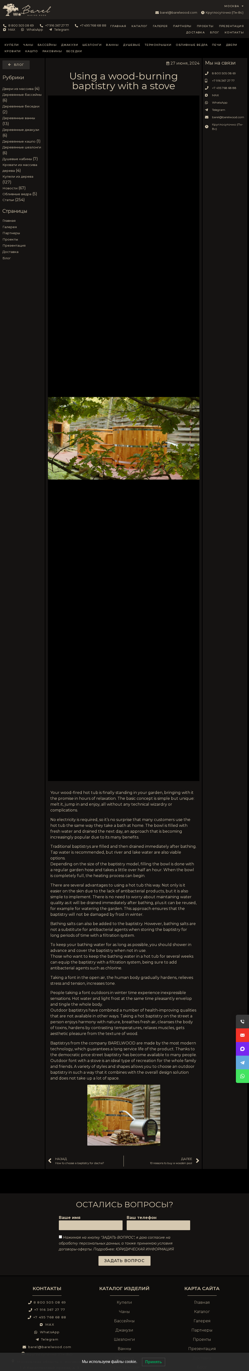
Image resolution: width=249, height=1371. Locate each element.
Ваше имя (69, 1218)
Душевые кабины (17, 159)
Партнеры (182, 26)
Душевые (131, 45)
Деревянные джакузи (20, 130)
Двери (231, 45)
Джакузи (69, 45)
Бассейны (47, 45)
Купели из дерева (17, 176)
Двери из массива (18, 89)
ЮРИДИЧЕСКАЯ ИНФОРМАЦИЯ (145, 1249)
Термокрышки (158, 45)
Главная (118, 26)
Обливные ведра (192, 45)
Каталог (140, 26)
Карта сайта (202, 1288)
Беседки (74, 51)
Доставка (195, 32)
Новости (10, 188)
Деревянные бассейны (22, 95)
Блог (214, 32)
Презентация (231, 26)
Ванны (112, 45)
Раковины (52, 51)
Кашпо (31, 51)
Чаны (28, 45)
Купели (12, 45)
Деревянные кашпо (19, 141)
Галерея (160, 26)
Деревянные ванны (18, 118)
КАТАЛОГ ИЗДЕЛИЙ (124, 1288)
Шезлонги (92, 45)
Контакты (234, 32)
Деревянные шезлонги (21, 147)
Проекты (205, 26)
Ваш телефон (142, 1218)
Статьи (8, 200)
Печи (217, 45)
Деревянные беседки (20, 106)
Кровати (13, 51)
